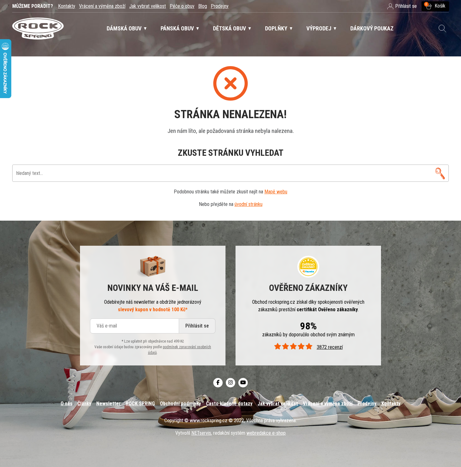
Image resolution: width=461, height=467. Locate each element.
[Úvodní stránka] (38, 29)
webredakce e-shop (266, 433)
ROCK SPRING (140, 404)
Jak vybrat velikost (147, 6)
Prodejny (220, 6)
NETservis (201, 433)
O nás (66, 404)
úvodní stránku (248, 204)
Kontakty (66, 6)
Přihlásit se (197, 326)
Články (84, 404)
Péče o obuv (182, 6)
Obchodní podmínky (180, 404)
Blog (202, 6)
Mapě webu (275, 192)
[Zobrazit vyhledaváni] (442, 28)
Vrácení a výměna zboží (102, 6)
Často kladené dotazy (229, 404)
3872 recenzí (329, 347)
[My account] (440, 173)
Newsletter (108, 404)
